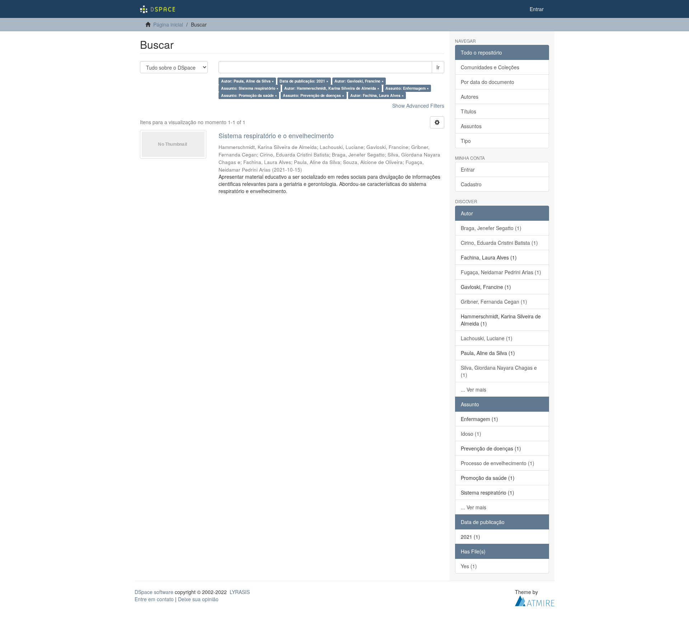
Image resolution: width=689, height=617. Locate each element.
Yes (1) (469, 566)
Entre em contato (154, 599)
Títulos (468, 111)
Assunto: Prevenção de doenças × (313, 95)
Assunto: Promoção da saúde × (249, 95)
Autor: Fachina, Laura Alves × (377, 95)
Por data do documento (487, 81)
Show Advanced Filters (418, 105)
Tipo (466, 140)
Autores (469, 96)
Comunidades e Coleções (490, 67)
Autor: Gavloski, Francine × (359, 81)
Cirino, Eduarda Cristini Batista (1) (499, 242)
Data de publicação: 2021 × (304, 81)
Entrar (468, 169)
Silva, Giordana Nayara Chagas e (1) (499, 371)
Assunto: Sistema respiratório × (249, 88)
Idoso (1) (471, 433)
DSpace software (154, 591)
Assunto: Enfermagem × (407, 88)
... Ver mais (473, 389)
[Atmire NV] (534, 599)
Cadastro (471, 184)
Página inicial (168, 24)
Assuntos (471, 126)
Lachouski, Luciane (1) (486, 338)
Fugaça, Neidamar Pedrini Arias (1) (501, 272)
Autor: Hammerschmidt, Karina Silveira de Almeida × (331, 88)
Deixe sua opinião (198, 599)
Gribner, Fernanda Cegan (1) (494, 301)
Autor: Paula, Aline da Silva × (247, 81)
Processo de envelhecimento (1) (497, 463)
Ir (438, 67)
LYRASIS (240, 591)
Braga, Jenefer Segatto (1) (491, 228)
